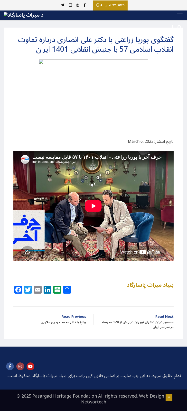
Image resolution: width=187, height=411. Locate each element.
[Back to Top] (169, 397)
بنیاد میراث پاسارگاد (150, 285)
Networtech (93, 402)
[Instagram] (20, 366)
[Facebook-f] (10, 366)
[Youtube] (30, 366)
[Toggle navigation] (178, 15)
